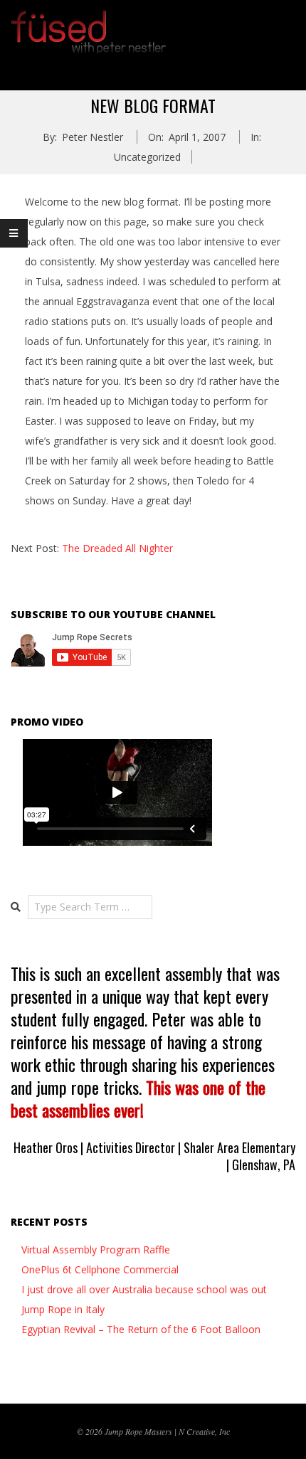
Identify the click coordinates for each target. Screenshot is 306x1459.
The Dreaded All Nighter (117, 548)
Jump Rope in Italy (63, 1309)
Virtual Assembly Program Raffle (95, 1249)
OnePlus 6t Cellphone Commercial (100, 1269)
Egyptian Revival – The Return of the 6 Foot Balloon (140, 1329)
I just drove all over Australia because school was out (144, 1289)
